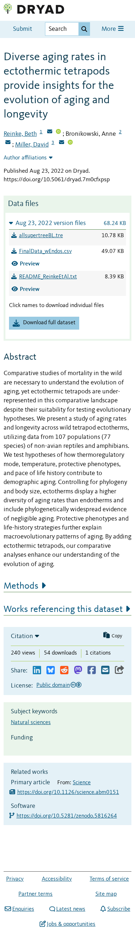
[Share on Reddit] (64, 670)
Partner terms (35, 894)
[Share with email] (105, 670)
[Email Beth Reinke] (49, 132)
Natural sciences (31, 722)
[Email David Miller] (61, 143)
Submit (22, 29)
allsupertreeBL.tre (41, 236)
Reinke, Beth (20, 134)
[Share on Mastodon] (78, 670)
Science (82, 783)
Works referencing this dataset (63, 609)
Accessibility (57, 879)
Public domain (53, 685)
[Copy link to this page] (119, 670)
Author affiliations (25, 158)
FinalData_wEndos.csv (45, 251)
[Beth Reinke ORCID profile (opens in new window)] (58, 132)
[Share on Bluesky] (50, 670)
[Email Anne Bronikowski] (8, 143)
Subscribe (118, 909)
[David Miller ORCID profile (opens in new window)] (70, 143)
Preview (30, 263)
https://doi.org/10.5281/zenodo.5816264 (67, 816)
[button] (67, 223)
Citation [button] (22, 636)
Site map (106, 894)
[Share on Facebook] (91, 670)
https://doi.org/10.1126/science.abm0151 (68, 792)
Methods (21, 586)
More (109, 29)
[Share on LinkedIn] (37, 670)
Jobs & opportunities (71, 924)
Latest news (70, 909)
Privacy (15, 879)
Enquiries (23, 909)
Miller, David (32, 145)
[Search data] (84, 29)
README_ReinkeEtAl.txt (48, 277)
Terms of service (109, 879)
